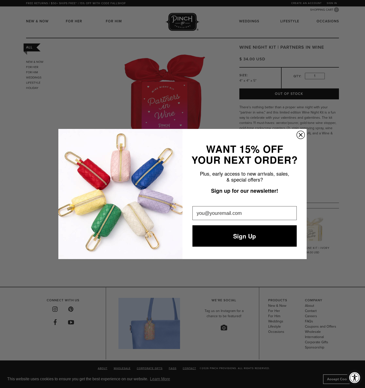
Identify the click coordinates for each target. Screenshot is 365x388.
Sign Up (244, 236)
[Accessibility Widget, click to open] (355, 378)
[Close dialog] (301, 135)
